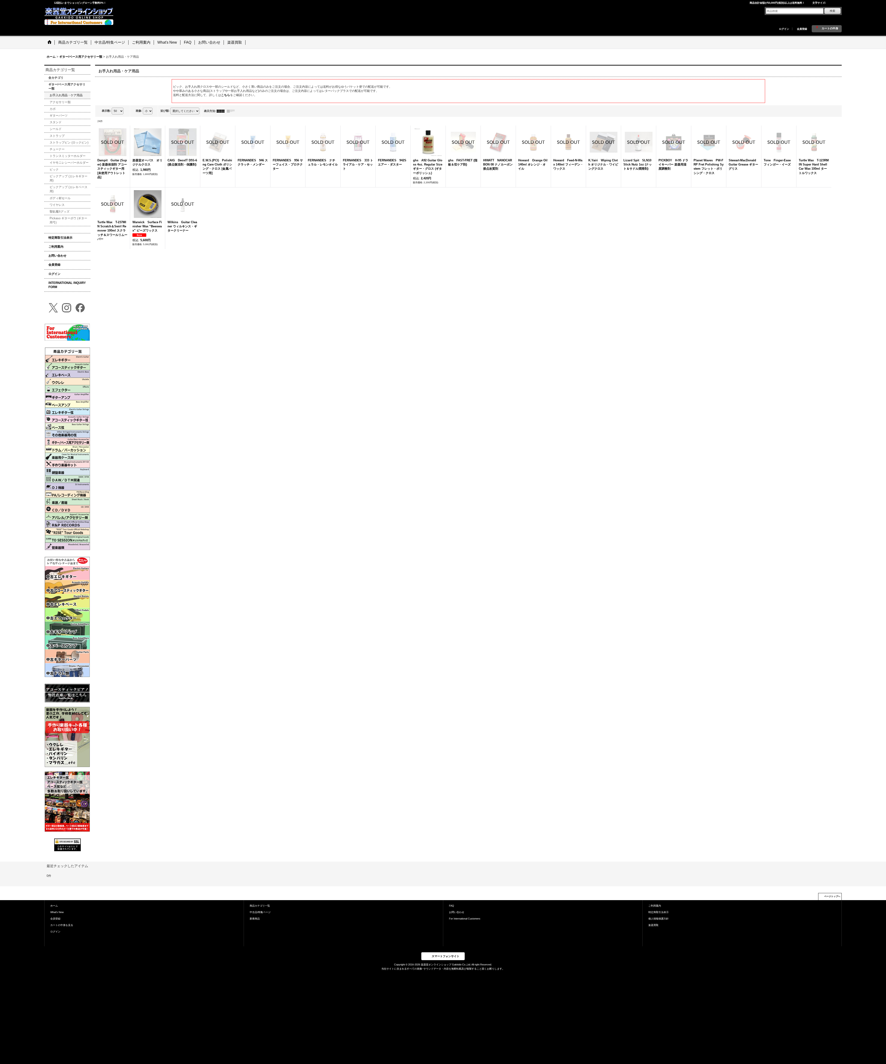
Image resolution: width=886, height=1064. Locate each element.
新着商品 (255, 918)
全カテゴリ (55, 77)
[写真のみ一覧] (222, 111)
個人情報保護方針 (658, 918)
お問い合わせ (57, 255)
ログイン (784, 28)
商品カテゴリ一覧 (260, 905)
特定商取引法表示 (60, 237)
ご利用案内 (55, 246)
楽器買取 (653, 925)
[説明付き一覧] (232, 111)
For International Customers (464, 918)
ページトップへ (832, 896)
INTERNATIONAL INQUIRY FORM (67, 285)
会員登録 (802, 28)
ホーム (54, 905)
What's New (57, 912)
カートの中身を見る (61, 925)
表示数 (106, 110)
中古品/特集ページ (260, 912)
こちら (225, 95)
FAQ (451, 905)
